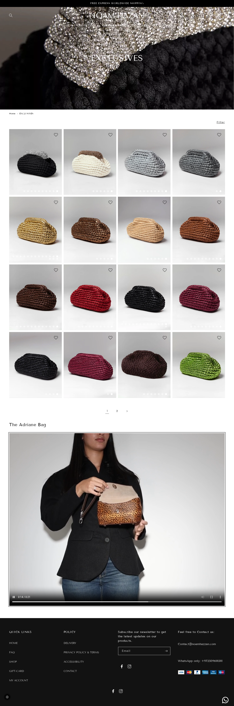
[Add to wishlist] (56, 135)
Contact (70, 671)
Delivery (70, 643)
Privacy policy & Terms (81, 652)
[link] (225, 700)
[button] (10, 15)
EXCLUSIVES (26, 113)
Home (12, 113)
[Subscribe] (166, 651)
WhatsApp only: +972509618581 (200, 661)
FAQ (12, 652)
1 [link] (107, 411)
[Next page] (127, 411)
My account (18, 680)
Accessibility (74, 662)
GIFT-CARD (16, 671)
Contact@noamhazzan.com (197, 644)
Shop (13, 662)
